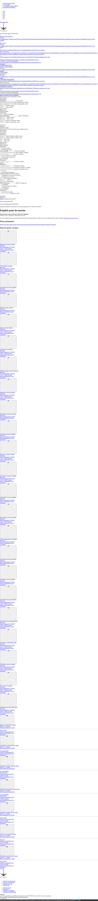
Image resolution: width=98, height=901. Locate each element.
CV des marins (6, 4)
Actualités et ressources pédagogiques (23, 59)
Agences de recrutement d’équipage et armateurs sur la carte (35, 57)
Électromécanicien (63, 39)
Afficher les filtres (4, 127)
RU (4, 11)
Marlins (12, 50)
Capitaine (2, 39)
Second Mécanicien (38, 39)
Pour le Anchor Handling (39, 53)
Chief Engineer (21, 224)
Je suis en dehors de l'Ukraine (9, 155)
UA (4, 14)
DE (4, 15)
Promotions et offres (29, 62)
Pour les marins (4, 95)
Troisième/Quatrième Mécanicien (51, 39)
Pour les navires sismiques (51, 53)
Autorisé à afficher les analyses (9, 186)
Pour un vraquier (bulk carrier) (22, 54)
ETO (40, 224)
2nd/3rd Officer (13, 224)
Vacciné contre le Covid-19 (8, 157)
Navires (12, 59)
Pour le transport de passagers (37, 54)
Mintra (15, 50)
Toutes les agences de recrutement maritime (10, 57)
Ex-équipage (5, 184)
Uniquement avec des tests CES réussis (11, 175)
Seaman (54, 224)
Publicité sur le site (7, 884)
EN (4, 12)
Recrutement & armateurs (9, 7)
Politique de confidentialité (9, 892)
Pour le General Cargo (9, 54)
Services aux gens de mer (9, 881)
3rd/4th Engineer (35, 224)
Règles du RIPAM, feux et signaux (36, 50)
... (3, 8)
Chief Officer (6, 224)
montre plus (3, 125)
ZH (4, 18)
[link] (9, 33)
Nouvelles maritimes (13, 62)
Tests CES (2, 50)
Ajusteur (73, 39)
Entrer (6, 22)
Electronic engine (6, 148)
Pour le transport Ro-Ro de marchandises (67, 53)
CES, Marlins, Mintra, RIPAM (10, 6)
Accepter (77, 900)
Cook (50, 224)
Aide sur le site (37, 62)
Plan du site (6, 889)
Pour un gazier (20, 53)
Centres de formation (5, 59)
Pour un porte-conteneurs (83, 53)
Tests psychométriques (22, 50)
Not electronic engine (7, 149)
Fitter (48, 224)
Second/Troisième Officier (18, 39)
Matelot (85, 39)
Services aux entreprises (9, 882)
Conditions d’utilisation (8, 890)
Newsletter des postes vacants (71, 218)
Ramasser (2, 126)
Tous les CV (3, 43)
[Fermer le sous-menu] (0, 35)
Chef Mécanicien (29, 39)
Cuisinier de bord (79, 39)
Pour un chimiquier (12, 53)
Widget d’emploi (7, 887)
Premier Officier (8, 39)
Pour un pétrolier (4, 53)
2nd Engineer (28, 224)
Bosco (69, 39)
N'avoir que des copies (7, 192)
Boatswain (44, 224)
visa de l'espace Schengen (8, 172)
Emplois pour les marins (9, 3)
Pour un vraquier (28, 53)
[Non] (79, 900)
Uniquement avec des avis (8, 176)
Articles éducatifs (4, 62)
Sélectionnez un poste (20, 215)
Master (1, 224)
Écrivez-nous (35, 59)
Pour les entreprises (13, 95)
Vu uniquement (5, 187)
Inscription (2, 22)
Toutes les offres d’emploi (6, 36)
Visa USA (4, 170)
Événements (21, 62)
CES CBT (7, 50)
